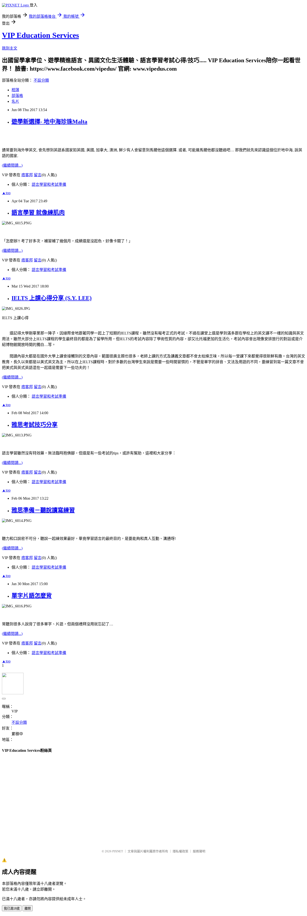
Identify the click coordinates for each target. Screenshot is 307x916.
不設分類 (41, 80)
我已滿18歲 (12, 908)
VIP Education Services (40, 35)
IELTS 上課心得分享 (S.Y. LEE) (52, 298)
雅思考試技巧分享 (35, 425)
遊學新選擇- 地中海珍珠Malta (49, 122)
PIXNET (117, 851)
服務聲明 (199, 851)
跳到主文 (9, 48)
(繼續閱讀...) (12, 165)
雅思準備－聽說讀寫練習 (43, 510)
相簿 (15, 90)
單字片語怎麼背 (32, 596)
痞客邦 (27, 175)
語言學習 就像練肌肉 (38, 212)
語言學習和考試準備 (49, 184)
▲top (6, 193)
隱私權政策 (180, 851)
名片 (15, 101)
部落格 (17, 96)
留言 (37, 175)
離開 (27, 908)
